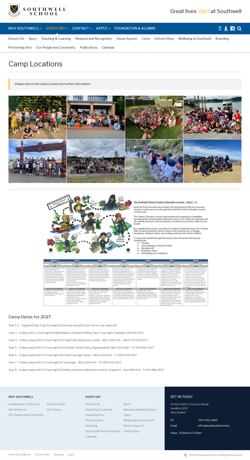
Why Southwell (23, 28)
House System (126, 38)
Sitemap (59, 454)
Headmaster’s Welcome (24, 404)
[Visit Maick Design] (185, 455)
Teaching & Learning (56, 38)
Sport (33, 38)
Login (70, 454)
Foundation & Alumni (134, 28)
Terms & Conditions (20, 454)
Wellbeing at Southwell (194, 38)
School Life (16, 38)
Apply (101, 28)
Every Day (55, 28)
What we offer (56, 404)
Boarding (222, 38)
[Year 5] (37, 161)
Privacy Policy (42, 454)
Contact (80, 28)
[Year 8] (212, 161)
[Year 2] (96, 117)
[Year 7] (154, 161)
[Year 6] (96, 161)
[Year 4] (212, 117)
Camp (146, 38)
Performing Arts (20, 47)
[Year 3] (154, 117)
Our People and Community (55, 47)
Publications (88, 47)
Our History (54, 409)
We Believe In (17, 409)
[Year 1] (37, 117)
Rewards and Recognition (93, 38)
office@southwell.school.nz (213, 425)
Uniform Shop (164, 38)
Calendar (108, 47)
